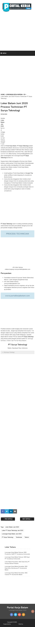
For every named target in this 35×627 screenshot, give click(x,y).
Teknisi (27, 537)
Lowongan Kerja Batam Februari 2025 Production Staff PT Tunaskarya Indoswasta (17, 553)
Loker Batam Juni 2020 (12, 527)
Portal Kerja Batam (11, 146)
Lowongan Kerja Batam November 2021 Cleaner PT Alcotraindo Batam (16, 573)
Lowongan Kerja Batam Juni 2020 (11, 534)
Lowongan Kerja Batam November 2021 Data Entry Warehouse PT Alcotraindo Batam (16, 568)
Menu (4, 53)
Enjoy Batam (14, 624)
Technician (19, 537)
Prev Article (8, 519)
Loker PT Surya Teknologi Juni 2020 (12, 530)
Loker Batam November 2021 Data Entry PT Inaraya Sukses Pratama (17, 562)
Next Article (27, 519)
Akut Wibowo (27, 624)
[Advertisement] (17, 31)
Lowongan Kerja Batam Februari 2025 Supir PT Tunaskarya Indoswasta (17, 558)
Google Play (29, 173)
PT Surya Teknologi (7, 537)
